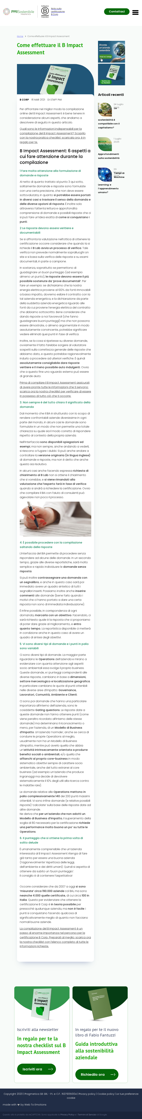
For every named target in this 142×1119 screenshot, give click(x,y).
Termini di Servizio (87, 1114)
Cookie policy (105, 1094)
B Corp (24, 99)
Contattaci (117, 11)
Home (20, 36)
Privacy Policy (67, 1114)
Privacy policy (87, 1094)
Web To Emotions (35, 1104)
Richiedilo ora (93, 1074)
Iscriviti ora (32, 1069)
